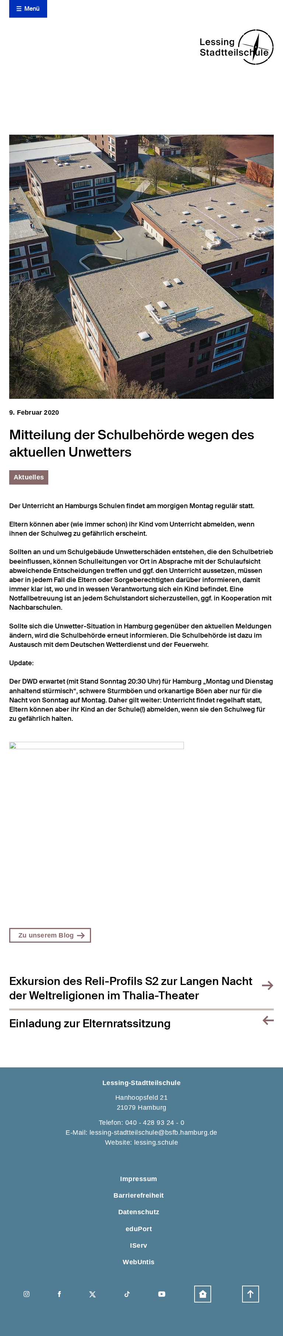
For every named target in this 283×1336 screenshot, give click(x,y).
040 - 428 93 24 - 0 (155, 1122)
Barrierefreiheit (138, 1195)
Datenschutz (139, 1212)
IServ (138, 1245)
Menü (32, 9)
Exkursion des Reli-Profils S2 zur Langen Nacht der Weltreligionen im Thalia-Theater (130, 988)
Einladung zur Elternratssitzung (90, 1023)
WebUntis (139, 1262)
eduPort (139, 1229)
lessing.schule (156, 1142)
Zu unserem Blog (46, 935)
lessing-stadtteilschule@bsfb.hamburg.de (153, 1132)
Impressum (138, 1179)
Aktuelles (29, 477)
